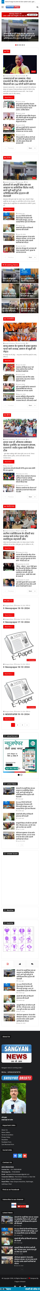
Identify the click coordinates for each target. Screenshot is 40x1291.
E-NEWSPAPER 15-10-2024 (16, 714)
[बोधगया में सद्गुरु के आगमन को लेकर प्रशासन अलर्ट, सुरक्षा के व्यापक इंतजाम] (8, 249)
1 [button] (16, 45)
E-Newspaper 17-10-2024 (16, 622)
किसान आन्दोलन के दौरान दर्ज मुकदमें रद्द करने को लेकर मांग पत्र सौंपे (26, 490)
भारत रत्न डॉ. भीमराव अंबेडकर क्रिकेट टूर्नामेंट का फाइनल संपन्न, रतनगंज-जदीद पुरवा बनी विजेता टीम (19, 446)
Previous (11, 148)
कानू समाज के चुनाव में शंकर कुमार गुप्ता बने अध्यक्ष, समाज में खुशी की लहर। (20, 349)
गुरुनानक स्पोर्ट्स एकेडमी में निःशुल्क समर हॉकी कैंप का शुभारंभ (19, 469)
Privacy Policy (6, 1137)
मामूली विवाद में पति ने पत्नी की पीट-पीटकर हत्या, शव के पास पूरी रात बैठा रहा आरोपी (26, 825)
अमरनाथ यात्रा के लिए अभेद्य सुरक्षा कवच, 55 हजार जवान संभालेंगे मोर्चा (25, 379)
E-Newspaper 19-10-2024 (16, 608)
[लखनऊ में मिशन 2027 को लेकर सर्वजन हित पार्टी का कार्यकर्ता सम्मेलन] (8, 367)
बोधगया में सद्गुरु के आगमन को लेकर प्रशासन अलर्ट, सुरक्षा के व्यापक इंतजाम (26, 250)
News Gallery (6, 1132)
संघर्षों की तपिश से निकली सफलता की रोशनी (24, 229)
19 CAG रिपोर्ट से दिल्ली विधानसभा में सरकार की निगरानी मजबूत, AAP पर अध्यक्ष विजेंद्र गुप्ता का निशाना (25, 219)
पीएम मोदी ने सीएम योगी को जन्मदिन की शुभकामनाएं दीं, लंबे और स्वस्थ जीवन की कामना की (25, 140)
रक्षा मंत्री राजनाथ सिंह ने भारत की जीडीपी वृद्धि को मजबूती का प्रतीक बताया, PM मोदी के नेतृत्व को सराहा (26, 119)
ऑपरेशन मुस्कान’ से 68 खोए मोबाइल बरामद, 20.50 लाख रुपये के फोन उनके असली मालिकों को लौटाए (25, 240)
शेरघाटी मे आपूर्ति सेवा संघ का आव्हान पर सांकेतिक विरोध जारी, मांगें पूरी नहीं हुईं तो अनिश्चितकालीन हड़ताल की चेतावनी (19, 36)
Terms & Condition (7, 1135)
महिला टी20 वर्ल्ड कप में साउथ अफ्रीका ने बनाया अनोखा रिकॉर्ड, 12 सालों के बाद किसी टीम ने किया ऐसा (26, 479)
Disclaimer (5, 1139)
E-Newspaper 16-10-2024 (16, 667)
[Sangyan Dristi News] (13, 7)
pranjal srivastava (10, 76)
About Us (5, 1130)
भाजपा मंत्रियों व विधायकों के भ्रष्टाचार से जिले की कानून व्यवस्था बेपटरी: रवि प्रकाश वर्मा (26, 398)
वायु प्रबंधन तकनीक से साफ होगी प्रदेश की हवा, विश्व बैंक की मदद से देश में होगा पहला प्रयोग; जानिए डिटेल (26, 107)
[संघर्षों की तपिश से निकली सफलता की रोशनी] (8, 228)
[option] (20, 30)
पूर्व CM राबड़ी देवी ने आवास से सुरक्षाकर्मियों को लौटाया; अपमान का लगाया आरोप (25, 129)
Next (30, 148)
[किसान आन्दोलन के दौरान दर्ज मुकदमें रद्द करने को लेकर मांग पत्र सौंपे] (8, 488)
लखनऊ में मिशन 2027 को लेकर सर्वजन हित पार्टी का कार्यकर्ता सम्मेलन (25, 369)
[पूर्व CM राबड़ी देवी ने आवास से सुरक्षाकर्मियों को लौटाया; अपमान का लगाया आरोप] (8, 128)
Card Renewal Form (8, 1144)
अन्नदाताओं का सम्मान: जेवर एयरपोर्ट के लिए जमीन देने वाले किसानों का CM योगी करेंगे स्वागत (19, 81)
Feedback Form (6, 1142)
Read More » (9, 97)
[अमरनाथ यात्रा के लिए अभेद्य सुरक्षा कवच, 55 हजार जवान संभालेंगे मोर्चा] (8, 377)
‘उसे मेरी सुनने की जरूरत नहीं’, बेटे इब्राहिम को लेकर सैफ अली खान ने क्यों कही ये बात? (26, 584)
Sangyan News (9, 605)
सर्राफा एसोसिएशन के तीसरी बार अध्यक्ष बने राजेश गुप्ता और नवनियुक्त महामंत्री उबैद (18, 536)
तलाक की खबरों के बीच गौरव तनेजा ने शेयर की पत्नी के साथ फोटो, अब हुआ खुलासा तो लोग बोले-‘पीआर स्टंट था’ (26, 558)
